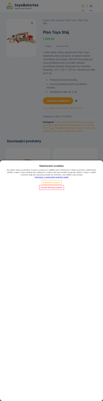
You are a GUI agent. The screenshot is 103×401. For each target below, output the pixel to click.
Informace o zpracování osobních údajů (51, 177)
